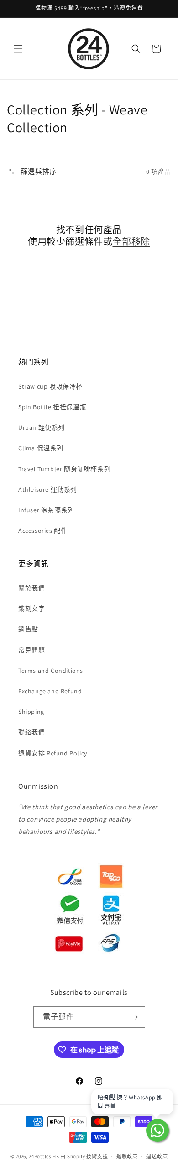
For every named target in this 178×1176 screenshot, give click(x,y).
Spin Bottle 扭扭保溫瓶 (52, 407)
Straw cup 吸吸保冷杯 (50, 386)
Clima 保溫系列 (40, 448)
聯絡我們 (31, 732)
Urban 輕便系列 (41, 427)
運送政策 (157, 1156)
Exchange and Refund (50, 691)
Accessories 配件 (42, 530)
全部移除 (131, 242)
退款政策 (127, 1156)
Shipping (31, 712)
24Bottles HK (44, 1156)
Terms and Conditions (50, 670)
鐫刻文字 (31, 608)
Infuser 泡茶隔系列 (46, 510)
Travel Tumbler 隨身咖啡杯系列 (64, 469)
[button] (18, 49)
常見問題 (31, 650)
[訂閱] (135, 1017)
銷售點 (28, 629)
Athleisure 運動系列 (47, 489)
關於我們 (31, 588)
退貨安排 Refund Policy (52, 753)
